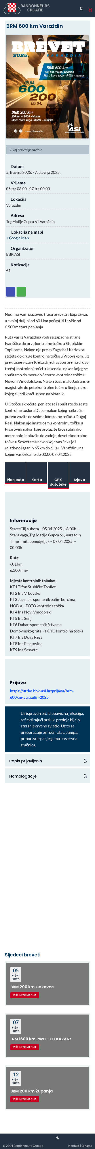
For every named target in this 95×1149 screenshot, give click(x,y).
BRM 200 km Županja (31, 1091)
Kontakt (73, 1145)
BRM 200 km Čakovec (32, 987)
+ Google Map (17, 238)
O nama (87, 1145)
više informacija (24, 995)
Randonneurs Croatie (28, 1145)
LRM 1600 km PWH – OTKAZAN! (40, 1039)
